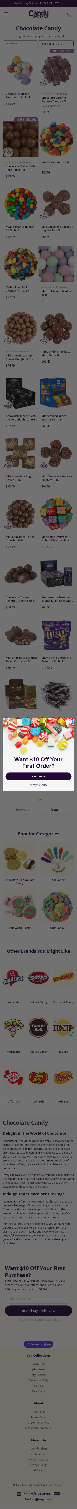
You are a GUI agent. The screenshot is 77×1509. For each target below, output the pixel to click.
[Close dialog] (70, 721)
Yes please (38, 776)
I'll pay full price (38, 785)
